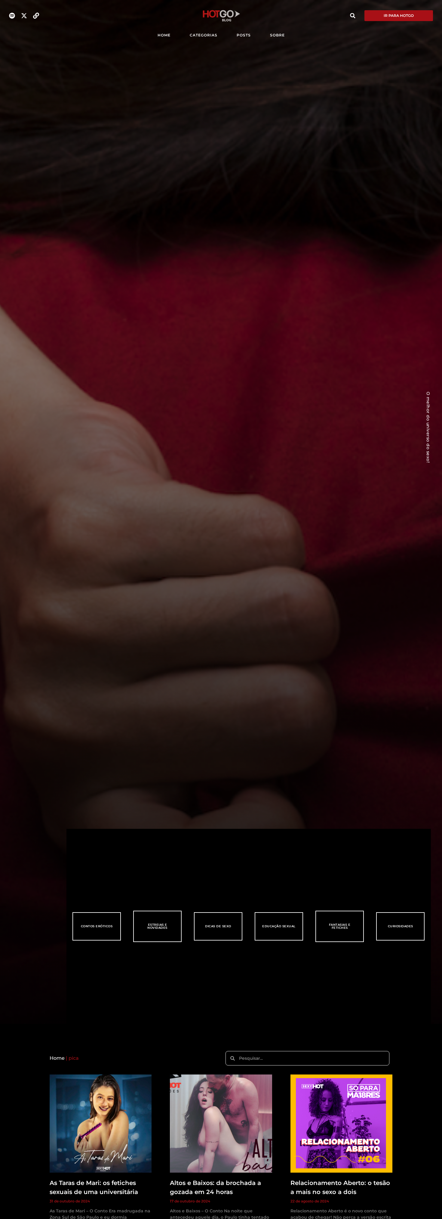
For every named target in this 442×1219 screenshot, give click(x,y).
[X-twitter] (24, 16)
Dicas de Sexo (218, 926)
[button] (353, 15)
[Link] (36, 16)
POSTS (244, 35)
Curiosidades (400, 926)
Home (57, 1058)
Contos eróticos (97, 926)
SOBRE (277, 35)
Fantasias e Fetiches (340, 926)
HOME (164, 35)
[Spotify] (12, 16)
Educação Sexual (279, 926)
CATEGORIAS (203, 35)
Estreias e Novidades (157, 926)
